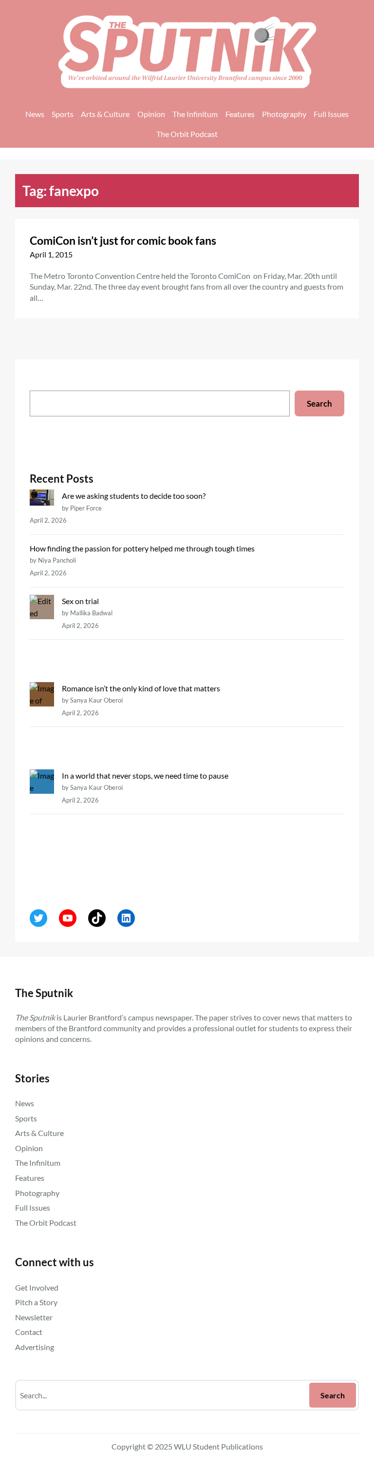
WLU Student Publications (218, 1446)
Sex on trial (80, 601)
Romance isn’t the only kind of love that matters (141, 688)
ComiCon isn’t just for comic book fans (123, 240)
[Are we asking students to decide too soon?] (42, 499)
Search (319, 403)
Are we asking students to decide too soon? (134, 495)
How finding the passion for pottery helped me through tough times (142, 548)
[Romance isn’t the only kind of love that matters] (42, 725)
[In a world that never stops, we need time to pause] (42, 825)
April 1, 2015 (51, 254)
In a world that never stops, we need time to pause (145, 775)
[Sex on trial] (42, 638)
